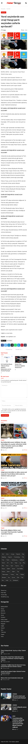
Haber (4, 30)
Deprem (10, 557)
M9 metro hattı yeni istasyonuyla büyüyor (19, 697)
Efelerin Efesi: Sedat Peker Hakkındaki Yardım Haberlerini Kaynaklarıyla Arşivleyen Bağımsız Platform (12, 658)
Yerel (2, 636)
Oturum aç (3, 590)
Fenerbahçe (17, 557)
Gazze (3, 563)
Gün (12, 563)
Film (23, 557)
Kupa (16, 563)
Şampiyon (15, 580)
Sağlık (2, 626)
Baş (23, 554)
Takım (13, 571)
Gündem (8, 8)
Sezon (13, 568)
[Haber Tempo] (14, 3)
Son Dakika (9, 340)
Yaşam (2, 634)
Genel (2, 615)
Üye (22, 577)
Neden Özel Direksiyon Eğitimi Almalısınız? (20, 366)
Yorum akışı (4, 594)
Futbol (7, 560)
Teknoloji (3, 632)
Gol (8, 563)
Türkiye (22, 574)
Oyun (12, 566)
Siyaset (3, 628)
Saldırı (8, 568)
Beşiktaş (4, 557)
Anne (7, 554)
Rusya (3, 568)
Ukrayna (4, 577)
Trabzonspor (5, 574)
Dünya (2, 609)
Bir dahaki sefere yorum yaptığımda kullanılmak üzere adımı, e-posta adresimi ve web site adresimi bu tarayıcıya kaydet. (13, 410)
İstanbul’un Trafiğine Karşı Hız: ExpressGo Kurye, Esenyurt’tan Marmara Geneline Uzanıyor (13, 665)
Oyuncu (17, 566)
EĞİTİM (3, 611)
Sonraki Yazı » (19, 349)
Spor (2, 630)
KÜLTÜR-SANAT (5, 621)
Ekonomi (3, 613)
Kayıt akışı (3, 592)
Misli (3, 566)
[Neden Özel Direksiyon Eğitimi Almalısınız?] (21, 359)
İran (3, 580)
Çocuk (13, 577)
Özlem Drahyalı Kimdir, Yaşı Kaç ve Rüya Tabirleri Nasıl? (13, 651)
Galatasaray (15, 560)
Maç (24, 563)
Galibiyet (22, 560)
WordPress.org (5, 597)
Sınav (8, 571)
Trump (12, 574)
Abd (3, 554)
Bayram (18, 554)
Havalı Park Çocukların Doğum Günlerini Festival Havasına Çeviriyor (13, 672)
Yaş (9, 577)
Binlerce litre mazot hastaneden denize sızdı (12, 678)
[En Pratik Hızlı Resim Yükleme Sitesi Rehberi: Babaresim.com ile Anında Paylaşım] (7, 359)
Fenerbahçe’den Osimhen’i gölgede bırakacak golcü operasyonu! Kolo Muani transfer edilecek (18, 722)
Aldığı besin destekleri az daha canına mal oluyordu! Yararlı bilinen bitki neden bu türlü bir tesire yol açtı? (14, 474)
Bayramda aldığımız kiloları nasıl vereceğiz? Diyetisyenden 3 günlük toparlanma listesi (12, 532)
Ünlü (18, 577)
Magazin (3, 623)
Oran (7, 566)
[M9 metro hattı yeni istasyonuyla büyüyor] (6, 696)
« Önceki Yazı (9, 349)
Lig (20, 563)
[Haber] (2, 30)
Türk (17, 574)
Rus (22, 566)
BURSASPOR (4, 606)
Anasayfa (3, 8)
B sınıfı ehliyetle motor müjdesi (20, 708)
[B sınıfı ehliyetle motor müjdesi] (6, 707)
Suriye (3, 571)
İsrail (7, 580)
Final (3, 560)
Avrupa (12, 554)
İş (10, 580)
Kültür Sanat (4, 619)
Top (18, 571)
